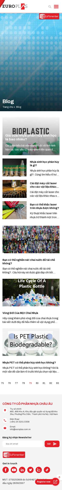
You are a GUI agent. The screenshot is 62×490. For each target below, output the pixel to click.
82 (50, 383)
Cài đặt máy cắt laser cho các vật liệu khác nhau (43, 185)
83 (57, 383)
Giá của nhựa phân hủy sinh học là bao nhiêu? (31, 137)
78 (23, 383)
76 (9, 383)
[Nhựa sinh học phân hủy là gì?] (14, 167)
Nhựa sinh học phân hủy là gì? (44, 163)
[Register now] (55, 482)
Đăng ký (52, 444)
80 (37, 383)
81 (44, 383)
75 (2, 383)
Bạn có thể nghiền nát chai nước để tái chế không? (28, 262)
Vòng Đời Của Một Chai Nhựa (20, 313)
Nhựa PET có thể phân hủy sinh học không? (29, 362)
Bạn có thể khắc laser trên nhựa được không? (44, 206)
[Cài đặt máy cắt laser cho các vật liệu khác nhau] (14, 189)
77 (16, 383)
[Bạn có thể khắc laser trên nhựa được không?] (14, 210)
